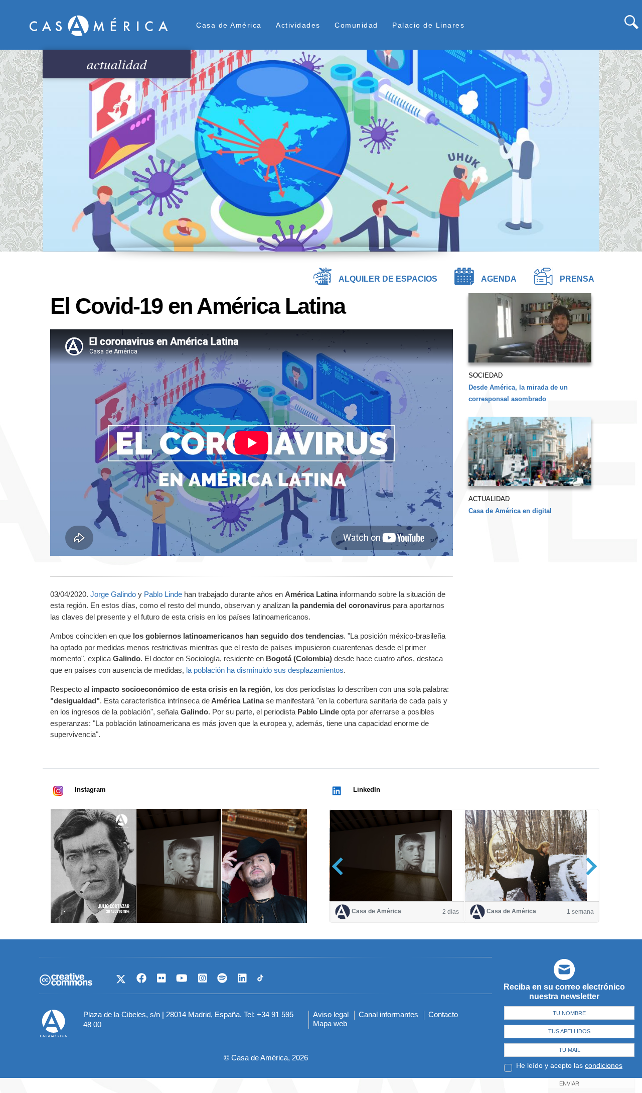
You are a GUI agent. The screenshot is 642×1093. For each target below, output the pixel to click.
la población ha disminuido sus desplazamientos (265, 670)
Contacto (443, 1014)
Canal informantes (388, 1014)
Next (588, 866)
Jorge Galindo (113, 594)
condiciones (603, 1065)
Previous (341, 866)
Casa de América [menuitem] (229, 25)
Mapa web (330, 1023)
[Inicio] (99, 25)
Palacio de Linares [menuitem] (428, 25)
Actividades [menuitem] (298, 25)
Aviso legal (331, 1014)
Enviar (569, 1083)
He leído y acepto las (569, 1065)
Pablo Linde (163, 594)
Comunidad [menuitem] (356, 25)
